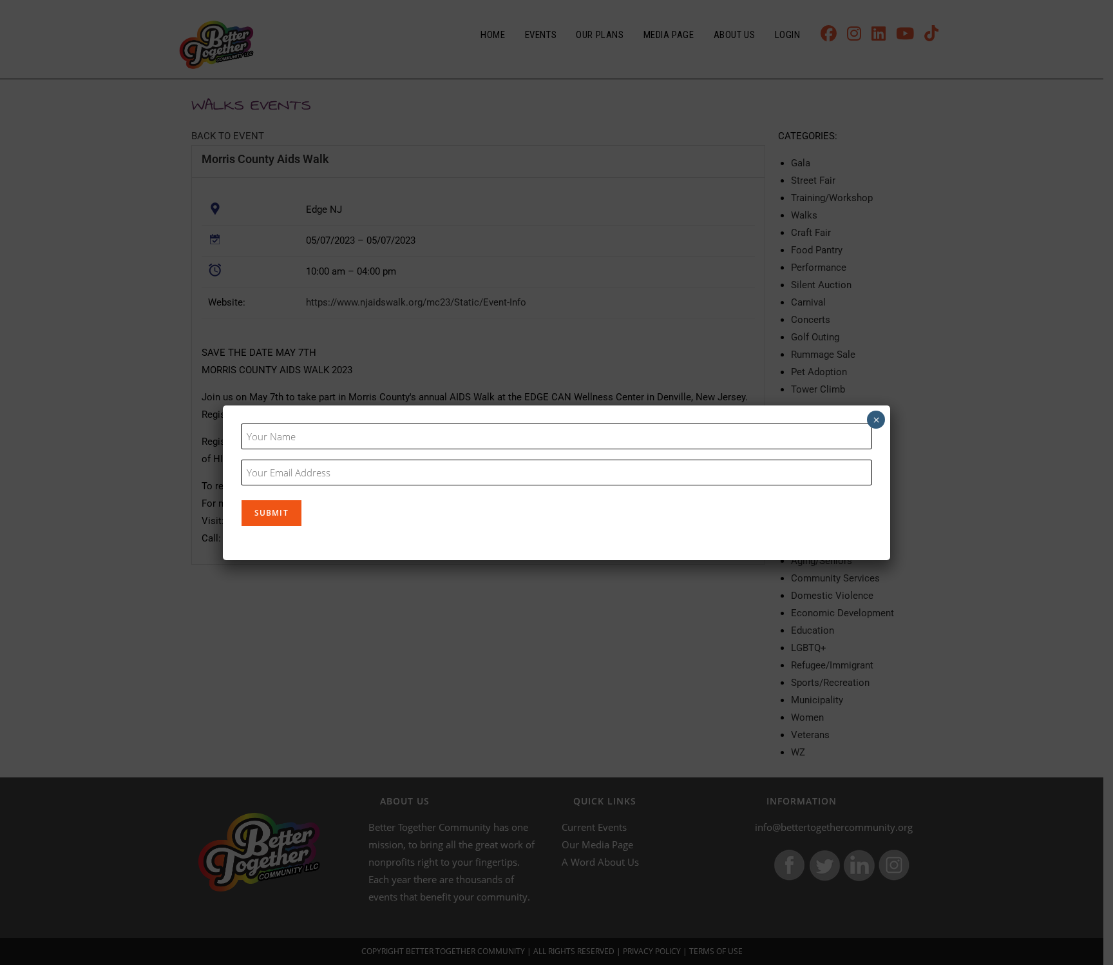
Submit (271, 512)
